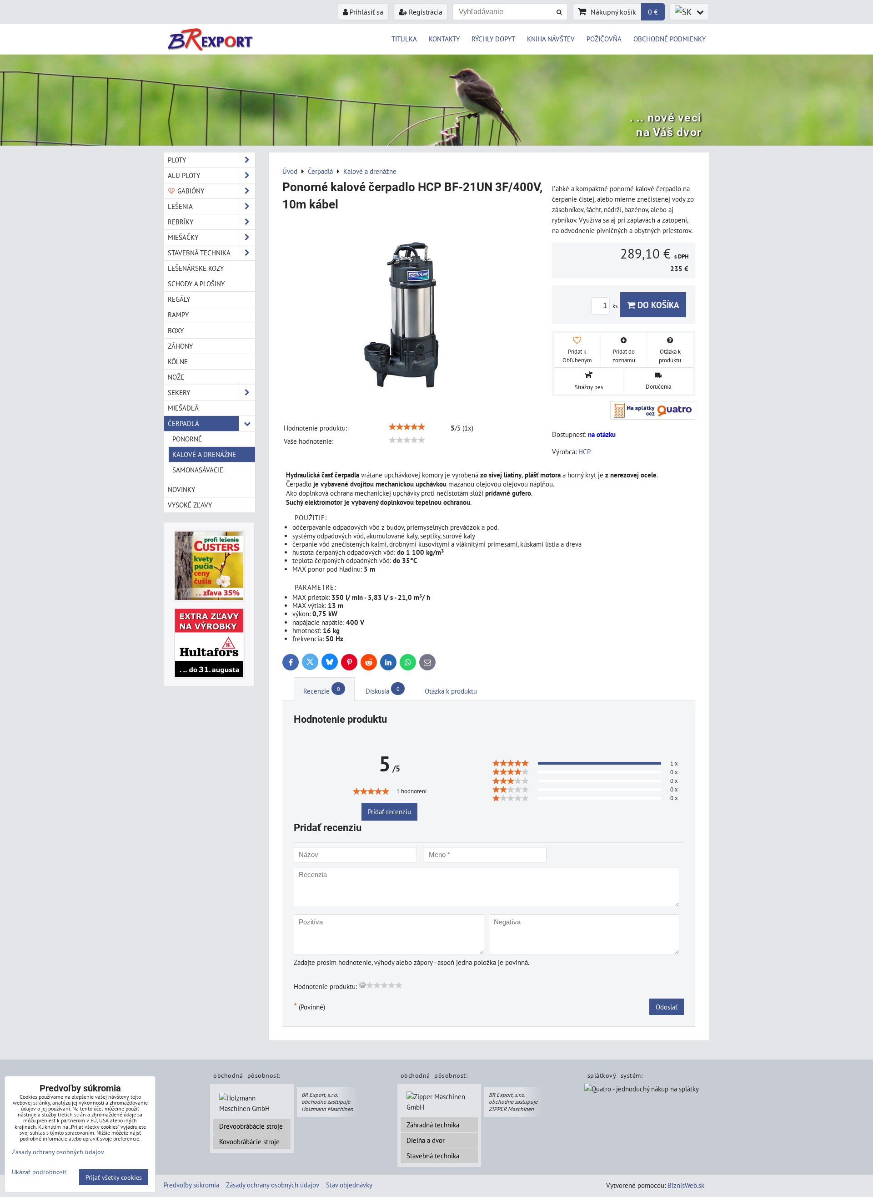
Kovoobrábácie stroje (249, 1141)
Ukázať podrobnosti (39, 1172)
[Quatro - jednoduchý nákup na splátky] (641, 1089)
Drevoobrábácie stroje (251, 1126)
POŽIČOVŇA (604, 38)
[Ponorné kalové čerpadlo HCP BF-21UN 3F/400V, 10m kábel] (414, 312)
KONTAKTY (444, 38)
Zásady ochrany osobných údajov (272, 1184)
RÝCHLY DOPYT (493, 38)
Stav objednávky (349, 1184)
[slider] (407, 427)
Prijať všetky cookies (113, 1177)
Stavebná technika (432, 1155)
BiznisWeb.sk (685, 1185)
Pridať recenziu (389, 811)
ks (615, 306)
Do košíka (657, 304)
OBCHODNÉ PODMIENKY (669, 38)
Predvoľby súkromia (191, 1184)
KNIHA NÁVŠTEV (551, 38)
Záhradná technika (432, 1124)
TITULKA (404, 38)
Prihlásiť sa (365, 11)
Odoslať (666, 1006)
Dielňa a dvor (425, 1140)
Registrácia (424, 11)
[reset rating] (362, 985)
